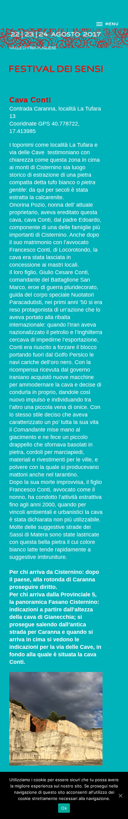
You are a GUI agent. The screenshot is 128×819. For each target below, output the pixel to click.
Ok (64, 808)
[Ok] (120, 795)
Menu (112, 24)
